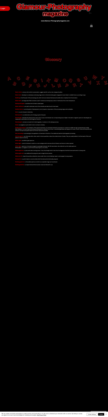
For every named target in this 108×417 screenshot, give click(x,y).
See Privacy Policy (41, 415)
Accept (101, 414)
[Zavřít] (106, 414)
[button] (91, 13)
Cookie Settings (92, 414)
